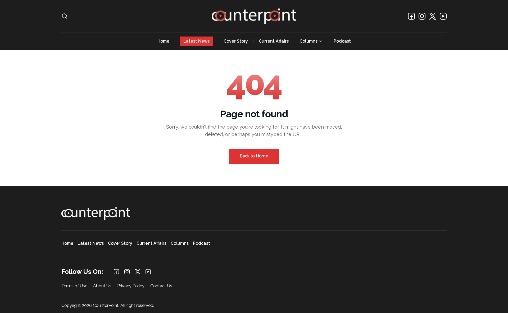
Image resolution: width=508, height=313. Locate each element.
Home (163, 41)
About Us (102, 286)
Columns (309, 41)
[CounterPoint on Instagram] (422, 16)
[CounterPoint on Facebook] (411, 16)
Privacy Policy (130, 286)
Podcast (342, 41)
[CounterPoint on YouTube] (443, 16)
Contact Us (161, 286)
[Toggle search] (64, 16)
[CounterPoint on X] (432, 16)
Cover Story (236, 41)
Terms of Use (74, 286)
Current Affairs (274, 41)
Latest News (196, 41)
